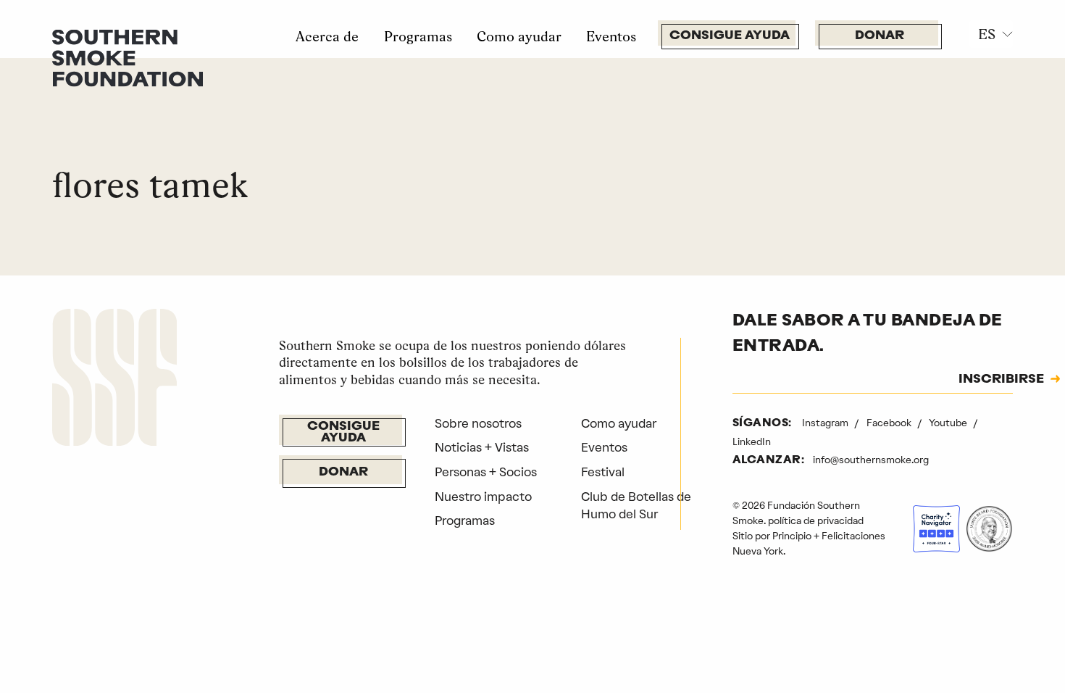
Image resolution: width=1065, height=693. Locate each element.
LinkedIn (751, 441)
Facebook (890, 422)
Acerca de (327, 36)
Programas (418, 36)
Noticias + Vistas (482, 447)
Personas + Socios (486, 472)
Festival (603, 472)
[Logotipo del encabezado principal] (127, 56)
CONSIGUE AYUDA (729, 36)
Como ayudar (519, 36)
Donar (879, 36)
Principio (791, 535)
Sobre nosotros (478, 423)
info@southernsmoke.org (871, 459)
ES (986, 34)
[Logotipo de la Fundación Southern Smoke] (114, 380)
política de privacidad (816, 520)
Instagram (826, 422)
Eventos (611, 36)
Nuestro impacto (483, 496)
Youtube (949, 422)
